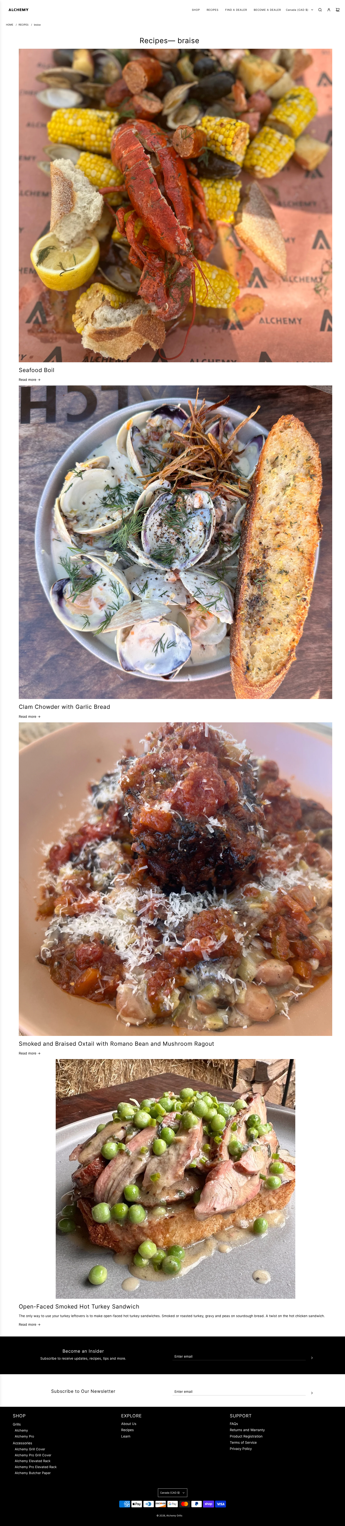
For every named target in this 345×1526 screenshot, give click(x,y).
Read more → (30, 380)
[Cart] (337, 9)
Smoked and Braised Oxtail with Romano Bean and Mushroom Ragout (116, 1043)
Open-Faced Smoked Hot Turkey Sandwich (79, 1306)
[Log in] (328, 9)
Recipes (154, 40)
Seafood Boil (37, 370)
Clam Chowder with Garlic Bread (64, 706)
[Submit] (311, 1357)
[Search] (320, 9)
